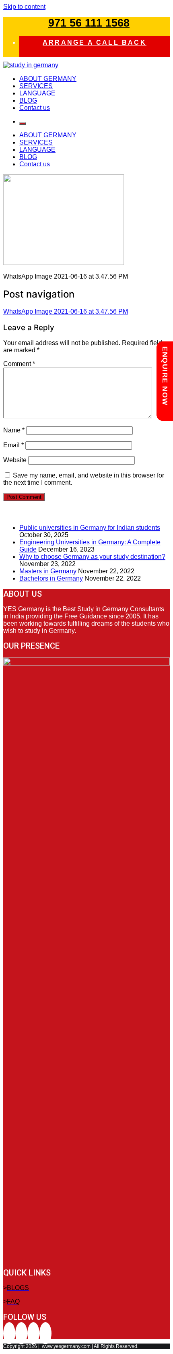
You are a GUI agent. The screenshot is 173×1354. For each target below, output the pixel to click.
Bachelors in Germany (51, 578)
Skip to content (24, 6)
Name (14, 430)
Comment (19, 363)
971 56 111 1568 (89, 23)
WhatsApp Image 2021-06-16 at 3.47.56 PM (65, 311)
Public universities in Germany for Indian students (89, 527)
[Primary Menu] (22, 123)
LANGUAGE (37, 93)
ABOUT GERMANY (47, 78)
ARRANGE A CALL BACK (94, 42)
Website (15, 460)
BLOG (28, 100)
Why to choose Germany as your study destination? (92, 556)
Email (13, 445)
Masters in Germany (47, 571)
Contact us (34, 107)
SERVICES (36, 86)
